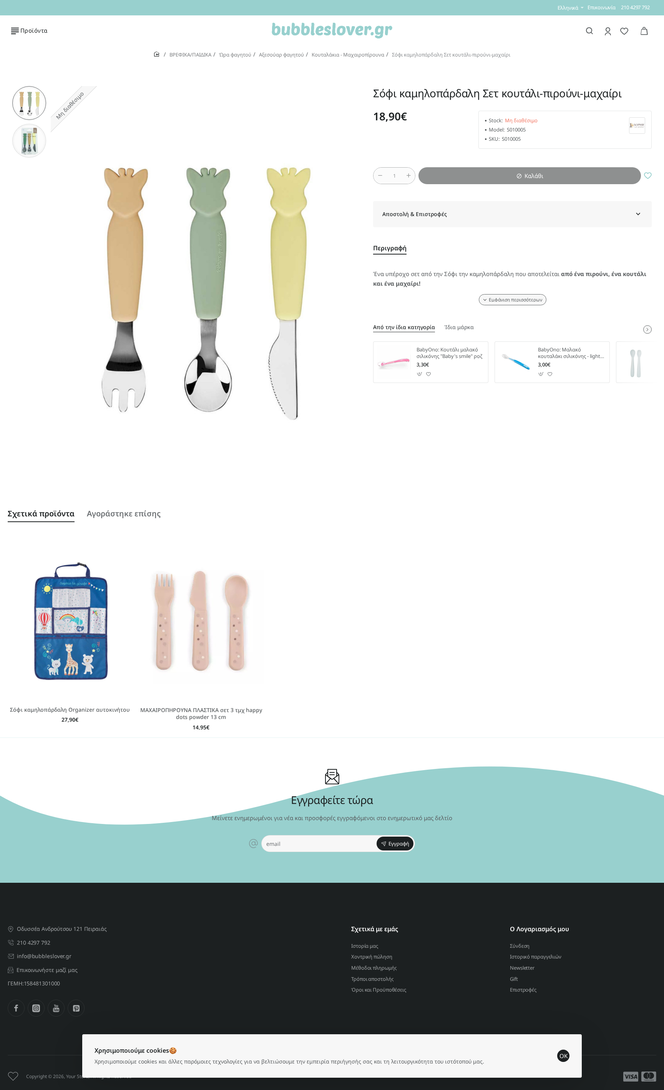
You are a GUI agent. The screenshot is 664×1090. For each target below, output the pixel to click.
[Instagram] (36, 1008)
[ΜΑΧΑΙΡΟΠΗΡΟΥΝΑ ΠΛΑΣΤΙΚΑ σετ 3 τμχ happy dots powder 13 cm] (201, 621)
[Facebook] (16, 1008)
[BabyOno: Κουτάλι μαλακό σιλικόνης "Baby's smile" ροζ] (394, 362)
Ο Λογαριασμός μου (539, 929)
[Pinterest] (76, 1008)
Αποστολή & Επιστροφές (414, 214)
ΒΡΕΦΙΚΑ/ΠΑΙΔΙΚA (190, 54)
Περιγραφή (390, 248)
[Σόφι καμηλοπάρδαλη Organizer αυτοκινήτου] (70, 621)
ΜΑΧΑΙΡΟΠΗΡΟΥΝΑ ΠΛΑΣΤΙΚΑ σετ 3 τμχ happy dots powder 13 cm (201, 714)
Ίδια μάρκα (459, 327)
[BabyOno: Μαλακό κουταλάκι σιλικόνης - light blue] (515, 362)
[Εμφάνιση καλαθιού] (644, 30)
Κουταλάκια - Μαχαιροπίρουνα (348, 54)
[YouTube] (56, 1008)
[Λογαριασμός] (608, 31)
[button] (29, 89)
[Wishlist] (625, 31)
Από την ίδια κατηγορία (404, 327)
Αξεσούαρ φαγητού (281, 54)
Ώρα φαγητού (235, 54)
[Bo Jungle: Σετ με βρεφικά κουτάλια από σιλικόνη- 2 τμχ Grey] (636, 362)
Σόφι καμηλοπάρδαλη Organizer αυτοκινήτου (70, 709)
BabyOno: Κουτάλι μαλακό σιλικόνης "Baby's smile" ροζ (449, 352)
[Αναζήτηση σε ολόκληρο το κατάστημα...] (589, 30)
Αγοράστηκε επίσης (124, 513)
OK (563, 1056)
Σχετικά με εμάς (374, 929)
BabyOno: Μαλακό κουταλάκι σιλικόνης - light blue (569, 353)
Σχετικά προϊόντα (41, 513)
